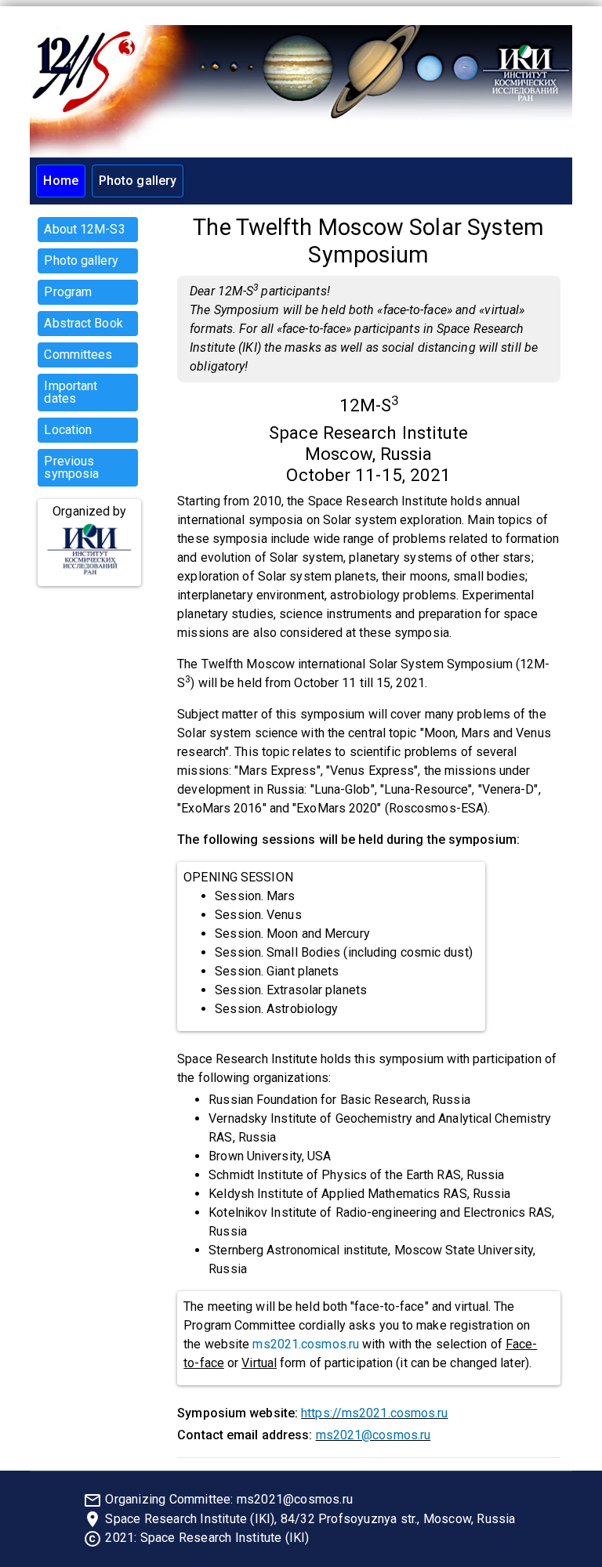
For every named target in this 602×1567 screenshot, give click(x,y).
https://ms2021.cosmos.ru (374, 1413)
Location (68, 429)
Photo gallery (137, 180)
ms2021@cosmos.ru (373, 1435)
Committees (78, 354)
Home (60, 180)
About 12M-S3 (84, 229)
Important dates (70, 392)
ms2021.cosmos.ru (305, 1344)
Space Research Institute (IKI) (225, 1537)
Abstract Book (83, 323)
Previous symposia (71, 467)
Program (68, 291)
